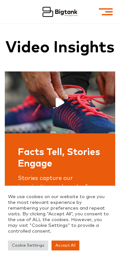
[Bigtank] (60, 11)
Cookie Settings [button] (28, 245)
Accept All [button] (65, 245)
